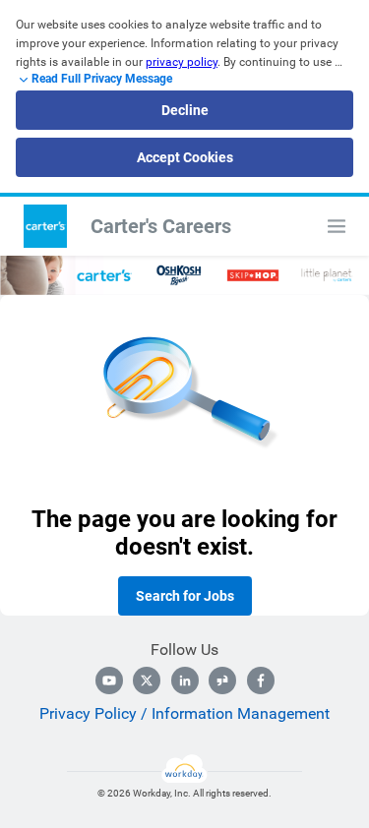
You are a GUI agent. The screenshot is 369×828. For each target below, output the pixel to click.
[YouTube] (109, 680)
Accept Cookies (185, 157)
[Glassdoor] (222, 680)
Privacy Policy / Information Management (184, 713)
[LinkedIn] (185, 680)
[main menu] (336, 226)
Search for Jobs (185, 596)
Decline (185, 110)
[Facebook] (261, 680)
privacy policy (181, 62)
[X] (146, 680)
